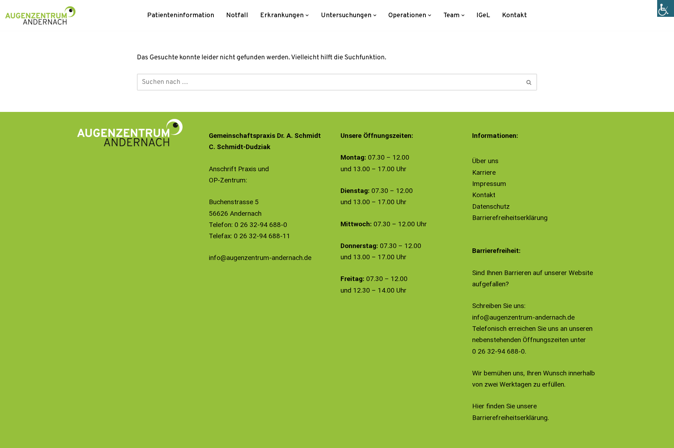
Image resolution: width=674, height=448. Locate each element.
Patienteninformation (180, 15)
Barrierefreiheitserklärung (510, 218)
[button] (307, 15)
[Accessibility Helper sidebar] (665, 8)
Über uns (485, 161)
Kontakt (514, 15)
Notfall (237, 15)
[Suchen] (529, 82)
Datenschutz (491, 206)
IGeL (483, 15)
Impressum (489, 184)
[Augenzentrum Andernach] (40, 15)
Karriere (484, 172)
